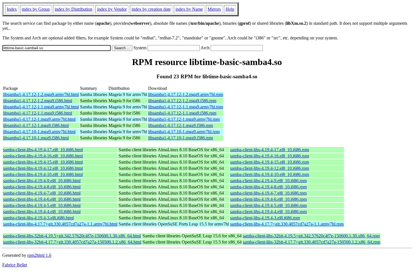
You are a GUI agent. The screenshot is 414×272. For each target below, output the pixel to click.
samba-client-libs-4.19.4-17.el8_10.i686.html (43, 149)
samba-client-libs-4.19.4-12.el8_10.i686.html (43, 168)
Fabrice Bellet (14, 264)
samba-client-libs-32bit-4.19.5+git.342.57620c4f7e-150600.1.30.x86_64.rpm (311, 235)
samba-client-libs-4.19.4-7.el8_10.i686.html (42, 193)
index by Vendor (112, 9)
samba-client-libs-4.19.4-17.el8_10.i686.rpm (269, 149)
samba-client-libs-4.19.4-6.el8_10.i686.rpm (268, 199)
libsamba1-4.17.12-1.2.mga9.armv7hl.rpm (185, 94)
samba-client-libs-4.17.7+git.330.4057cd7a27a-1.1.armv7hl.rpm (287, 224)
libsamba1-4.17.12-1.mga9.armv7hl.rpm (184, 119)
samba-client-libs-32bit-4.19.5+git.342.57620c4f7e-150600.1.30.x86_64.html (72, 235)
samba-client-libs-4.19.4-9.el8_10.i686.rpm (268, 180)
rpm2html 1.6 (39, 255)
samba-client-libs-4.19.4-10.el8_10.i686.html (43, 174)
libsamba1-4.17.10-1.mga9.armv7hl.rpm (184, 131)
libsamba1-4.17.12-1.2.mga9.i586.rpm (182, 100)
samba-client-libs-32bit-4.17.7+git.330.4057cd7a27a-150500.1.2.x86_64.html (72, 242)
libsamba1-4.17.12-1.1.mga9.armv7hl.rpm (185, 106)
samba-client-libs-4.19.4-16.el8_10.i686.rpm (269, 155)
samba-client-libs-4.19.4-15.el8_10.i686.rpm (269, 162)
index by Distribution (73, 9)
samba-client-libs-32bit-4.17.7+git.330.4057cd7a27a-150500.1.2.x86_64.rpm (311, 242)
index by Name (189, 9)
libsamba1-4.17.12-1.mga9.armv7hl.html (39, 119)
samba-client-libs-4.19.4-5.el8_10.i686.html (42, 205)
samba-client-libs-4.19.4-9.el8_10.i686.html (42, 180)
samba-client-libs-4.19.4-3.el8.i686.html (38, 217)
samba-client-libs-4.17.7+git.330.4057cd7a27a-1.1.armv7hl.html (60, 224)
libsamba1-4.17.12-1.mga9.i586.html (36, 125)
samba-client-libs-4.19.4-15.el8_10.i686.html (43, 162)
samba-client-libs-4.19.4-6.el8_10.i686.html (42, 199)
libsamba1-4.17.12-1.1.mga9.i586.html (37, 113)
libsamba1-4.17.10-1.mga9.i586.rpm (180, 137)
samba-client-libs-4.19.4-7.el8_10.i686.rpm (268, 193)
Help (230, 9)
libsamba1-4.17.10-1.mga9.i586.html (36, 137)
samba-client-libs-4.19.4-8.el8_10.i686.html (42, 186)
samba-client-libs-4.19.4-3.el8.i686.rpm (265, 217)
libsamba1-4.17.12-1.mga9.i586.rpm (180, 125)
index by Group (36, 9)
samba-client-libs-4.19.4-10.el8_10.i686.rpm (269, 174)
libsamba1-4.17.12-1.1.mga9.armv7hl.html (41, 106)
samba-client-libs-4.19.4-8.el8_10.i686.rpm (268, 186)
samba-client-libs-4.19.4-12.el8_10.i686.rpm (269, 168)
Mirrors (214, 9)
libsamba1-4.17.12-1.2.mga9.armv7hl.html (41, 94)
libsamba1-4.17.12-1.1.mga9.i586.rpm (182, 113)
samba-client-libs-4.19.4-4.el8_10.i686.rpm (268, 211)
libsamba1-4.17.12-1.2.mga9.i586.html (37, 100)
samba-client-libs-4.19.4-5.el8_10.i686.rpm (268, 205)
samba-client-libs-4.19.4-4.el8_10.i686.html (42, 211)
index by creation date (151, 9)
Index (12, 9)
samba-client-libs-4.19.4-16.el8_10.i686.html (43, 155)
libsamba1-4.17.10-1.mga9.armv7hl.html (39, 131)
